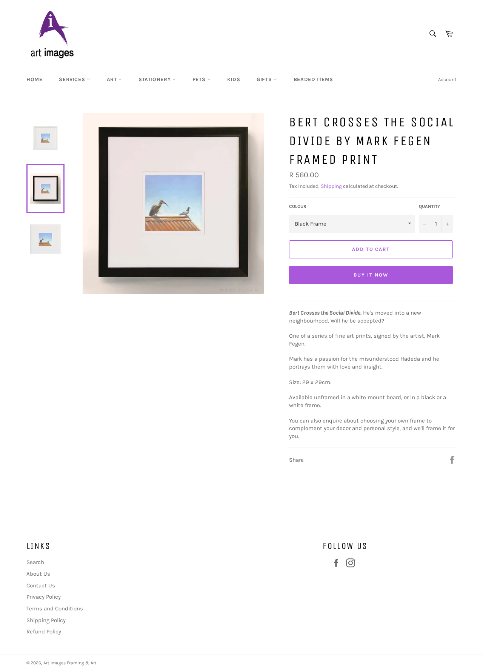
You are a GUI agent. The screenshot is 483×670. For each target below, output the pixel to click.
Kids (233, 79)
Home (34, 79)
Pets (199, 79)
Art (112, 79)
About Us (38, 573)
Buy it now (371, 275)
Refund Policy (43, 631)
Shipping (331, 186)
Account (447, 79)
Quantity (429, 206)
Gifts (265, 79)
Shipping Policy (46, 620)
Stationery (155, 79)
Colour (297, 206)
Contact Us (40, 585)
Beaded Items (313, 79)
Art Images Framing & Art (70, 662)
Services (72, 79)
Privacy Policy (43, 596)
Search (35, 562)
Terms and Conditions (54, 608)
